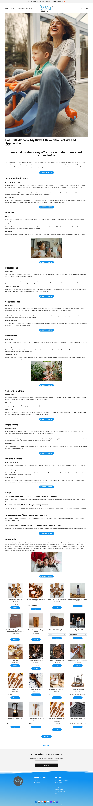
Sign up (46, 765)
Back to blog (47, 746)
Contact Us (36, 787)
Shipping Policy (58, 787)
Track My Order (37, 784)
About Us (36, 780)
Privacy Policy (58, 782)
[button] (81, 8)
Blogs (56, 793)
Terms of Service (59, 789)
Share (8, 742)
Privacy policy (46, 804)
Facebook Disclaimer (60, 791)
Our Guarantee (37, 782)
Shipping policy (61, 804)
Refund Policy (58, 784)
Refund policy (40, 804)
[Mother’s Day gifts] (46, 172)
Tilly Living (34, 804)
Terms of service (54, 804)
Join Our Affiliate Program (61, 780)
